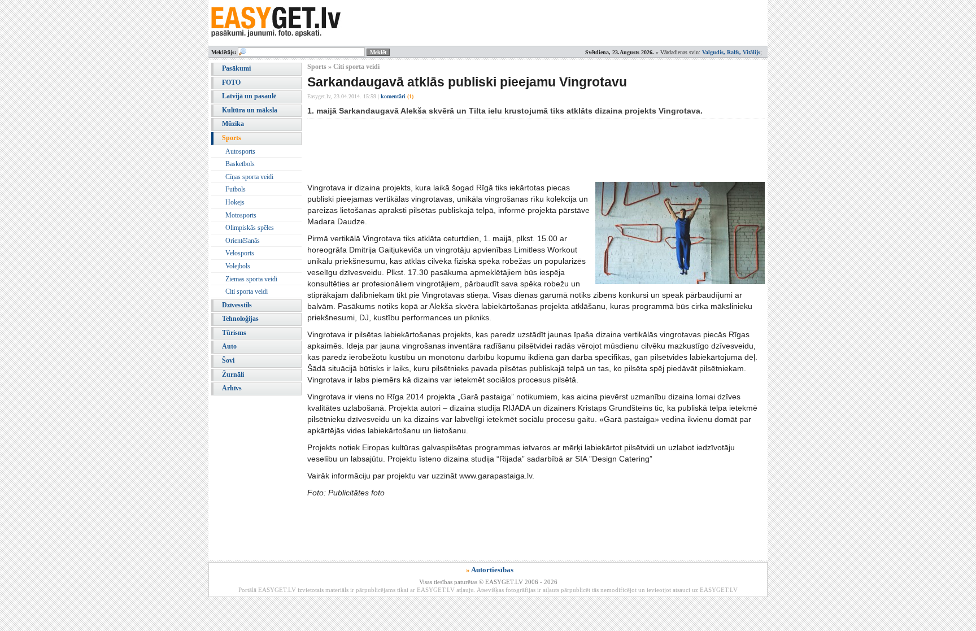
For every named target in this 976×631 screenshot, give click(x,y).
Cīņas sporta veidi (249, 177)
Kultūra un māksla (249, 110)
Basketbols (240, 164)
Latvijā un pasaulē (249, 96)
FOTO (231, 82)
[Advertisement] (512, 150)
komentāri (397, 96)
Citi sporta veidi (246, 291)
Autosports (240, 151)
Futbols (235, 189)
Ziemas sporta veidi (251, 279)
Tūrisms (234, 333)
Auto (229, 346)
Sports (231, 138)
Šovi (228, 360)
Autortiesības (492, 569)
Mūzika (233, 124)
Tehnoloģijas (240, 319)
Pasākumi (236, 68)
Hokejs (235, 202)
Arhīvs (232, 388)
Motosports (240, 215)
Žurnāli (233, 374)
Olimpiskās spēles (249, 228)
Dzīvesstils (237, 305)
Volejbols (237, 266)
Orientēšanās (242, 241)
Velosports (239, 253)
